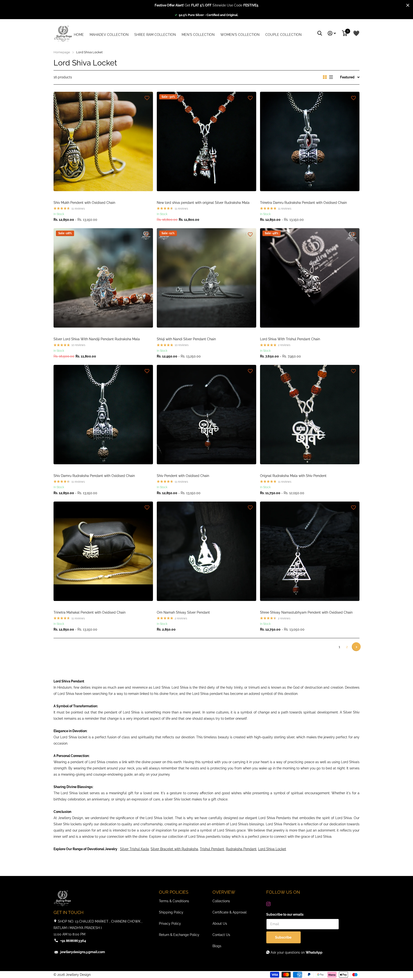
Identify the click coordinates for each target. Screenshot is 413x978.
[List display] (331, 77)
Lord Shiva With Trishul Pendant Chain (290, 339)
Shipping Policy (171, 912)
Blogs (216, 946)
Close (407, 5)
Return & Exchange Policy (179, 935)
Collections (221, 901)
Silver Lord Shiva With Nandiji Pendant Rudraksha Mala (97, 339)
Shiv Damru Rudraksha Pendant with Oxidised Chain (94, 476)
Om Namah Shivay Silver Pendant (183, 612)
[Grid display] (325, 77)
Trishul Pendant (212, 849)
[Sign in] (332, 33)
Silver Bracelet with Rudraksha (174, 849)
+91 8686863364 (73, 941)
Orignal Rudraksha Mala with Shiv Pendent (293, 476)
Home (79, 35)
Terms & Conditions (174, 901)
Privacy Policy (170, 923)
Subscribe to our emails (285, 914)
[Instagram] (268, 904)
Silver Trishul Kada (134, 849)
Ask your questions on (296, 952)
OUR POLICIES (173, 892)
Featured (347, 77)
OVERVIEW (223, 892)
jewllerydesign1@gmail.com (82, 952)
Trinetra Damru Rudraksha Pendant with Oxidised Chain (303, 203)
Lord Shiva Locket (272, 849)
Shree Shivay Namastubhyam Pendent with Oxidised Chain (306, 612)
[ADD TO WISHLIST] (147, 98)
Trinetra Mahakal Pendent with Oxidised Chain (89, 612)
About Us (219, 923)
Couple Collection (283, 35)
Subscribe (283, 937)
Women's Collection (240, 35)
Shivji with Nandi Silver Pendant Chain (186, 339)
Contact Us (221, 935)
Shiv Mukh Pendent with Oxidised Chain (84, 203)
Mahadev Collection (109, 35)
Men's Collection (198, 35)
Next (356, 646)
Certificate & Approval (229, 912)
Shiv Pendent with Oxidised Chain (183, 476)
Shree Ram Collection (155, 35)
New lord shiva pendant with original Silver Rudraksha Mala (203, 203)
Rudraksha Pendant (241, 849)
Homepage (62, 52)
